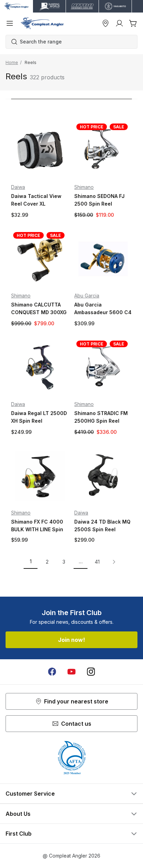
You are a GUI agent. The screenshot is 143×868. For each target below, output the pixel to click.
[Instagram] (91, 672)
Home (12, 62)
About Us (18, 813)
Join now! (71, 639)
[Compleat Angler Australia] (42, 23)
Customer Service (30, 793)
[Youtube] (71, 672)
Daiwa (18, 187)
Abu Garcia (86, 295)
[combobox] (75, 42)
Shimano (84, 187)
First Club (19, 833)
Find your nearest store (76, 701)
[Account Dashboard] (119, 23)
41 (97, 562)
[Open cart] (133, 23)
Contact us (76, 723)
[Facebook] (52, 672)
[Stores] (105, 23)
